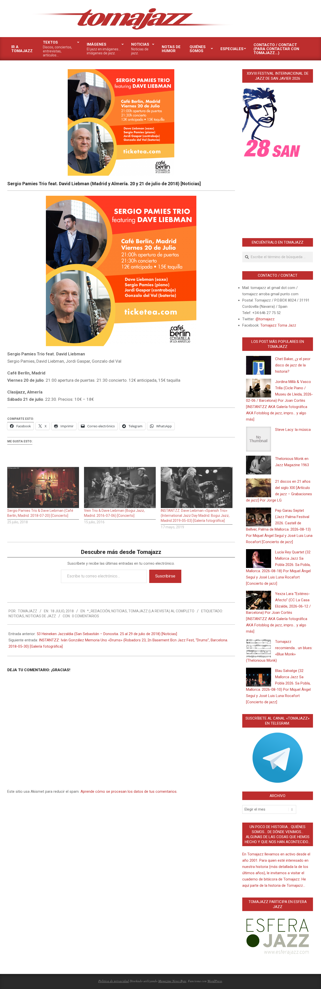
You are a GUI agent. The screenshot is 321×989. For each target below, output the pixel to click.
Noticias (119, 611)
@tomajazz (265, 319)
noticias (16, 616)
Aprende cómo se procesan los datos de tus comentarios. (129, 791)
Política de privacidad (113, 981)
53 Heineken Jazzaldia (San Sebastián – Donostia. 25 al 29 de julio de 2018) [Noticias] (107, 634)
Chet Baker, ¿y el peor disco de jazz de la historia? (292, 365)
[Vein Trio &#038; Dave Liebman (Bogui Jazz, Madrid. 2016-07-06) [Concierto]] (120, 487)
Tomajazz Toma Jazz (278, 325)
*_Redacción (98, 611)
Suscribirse (165, 576)
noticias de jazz (41, 616)
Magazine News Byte (172, 981)
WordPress (214, 981)
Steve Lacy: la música (293, 429)
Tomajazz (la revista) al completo (161, 611)
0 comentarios (85, 616)
